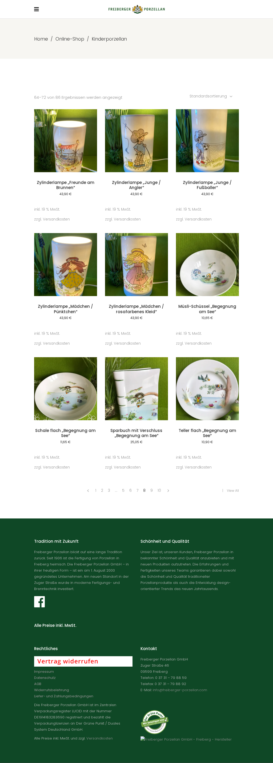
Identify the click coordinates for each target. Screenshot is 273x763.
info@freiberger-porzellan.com (180, 690)
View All (233, 490)
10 (159, 490)
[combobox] (211, 96)
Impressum (44, 671)
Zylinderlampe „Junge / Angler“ (136, 185)
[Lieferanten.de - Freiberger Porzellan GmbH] (186, 739)
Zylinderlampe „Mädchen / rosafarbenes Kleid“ (136, 309)
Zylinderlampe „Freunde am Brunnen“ (65, 185)
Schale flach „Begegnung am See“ (65, 433)
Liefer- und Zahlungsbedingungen (63, 696)
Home (41, 39)
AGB (37, 683)
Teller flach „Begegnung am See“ (207, 433)
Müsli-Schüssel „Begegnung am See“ (207, 309)
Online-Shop (69, 39)
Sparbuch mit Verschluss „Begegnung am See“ (136, 433)
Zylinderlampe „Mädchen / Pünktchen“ (65, 309)
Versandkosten (56, 219)
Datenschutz (45, 677)
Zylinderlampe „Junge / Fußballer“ (207, 185)
